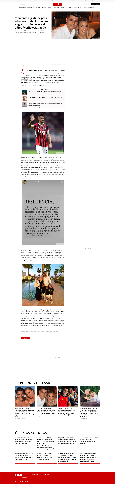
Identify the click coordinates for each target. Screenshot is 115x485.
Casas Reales (30, 7)
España (85, 4)
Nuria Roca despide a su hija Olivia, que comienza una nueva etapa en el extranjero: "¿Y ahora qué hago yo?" (24, 456)
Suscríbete (95, 4)
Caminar (52, 0)
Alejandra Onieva (31, 0)
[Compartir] (63, 64)
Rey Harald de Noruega (46, 0)
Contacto (46, 474)
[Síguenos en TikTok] (23, 481)
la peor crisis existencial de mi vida (50, 162)
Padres (85, 7)
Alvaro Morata (26, 340)
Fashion (38, 7)
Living (69, 7)
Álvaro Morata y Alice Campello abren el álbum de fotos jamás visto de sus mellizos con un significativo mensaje (46, 411)
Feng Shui (78, 0)
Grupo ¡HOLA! (47, 475)
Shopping (63, 7)
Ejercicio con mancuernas (59, 0)
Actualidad (22, 7)
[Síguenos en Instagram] (16, 481)
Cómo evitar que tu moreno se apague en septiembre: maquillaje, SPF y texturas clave (45, 98)
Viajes (74, 7)
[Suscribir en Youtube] (25, 481)
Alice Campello (39, 340)
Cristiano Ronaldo (38, 0)
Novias (79, 7)
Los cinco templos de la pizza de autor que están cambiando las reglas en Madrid (89, 440)
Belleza (44, 7)
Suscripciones (36, 474)
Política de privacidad (62, 481)
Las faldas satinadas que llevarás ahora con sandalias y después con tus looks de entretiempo (45, 104)
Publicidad (35, 475)
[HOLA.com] (57, 4)
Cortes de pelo (73, 0)
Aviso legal (35, 481)
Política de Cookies (47, 481)
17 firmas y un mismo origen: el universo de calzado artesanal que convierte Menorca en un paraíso (44, 92)
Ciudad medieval (84, 0)
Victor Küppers (67, 0)
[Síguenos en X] (20, 481)
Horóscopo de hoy (98, 0)
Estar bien (56, 7)
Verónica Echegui (24, 0)
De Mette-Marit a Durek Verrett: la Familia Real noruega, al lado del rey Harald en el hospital (44, 456)
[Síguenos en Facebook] (18, 481)
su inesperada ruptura (48, 72)
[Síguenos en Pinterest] (27, 481)
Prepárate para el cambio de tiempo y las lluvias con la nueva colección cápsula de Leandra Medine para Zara (67, 440)
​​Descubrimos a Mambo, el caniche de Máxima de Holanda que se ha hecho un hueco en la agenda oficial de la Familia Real (67, 457)
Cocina (49, 7)
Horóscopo (91, 7)
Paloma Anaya (24, 62)
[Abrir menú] (15, 4)
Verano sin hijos (91, 0)
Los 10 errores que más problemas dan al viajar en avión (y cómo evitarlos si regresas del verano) (23, 440)
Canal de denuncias (78, 481)
